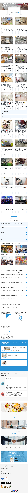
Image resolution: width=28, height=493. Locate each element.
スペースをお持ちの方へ (3, 466)
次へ (14, 216)
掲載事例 (12, 466)
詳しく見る (13, 433)
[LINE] (10, 490)
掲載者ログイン (8, 466)
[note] (17, 490)
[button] (14, 225)
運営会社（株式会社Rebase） (4, 471)
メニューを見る (13, 417)
